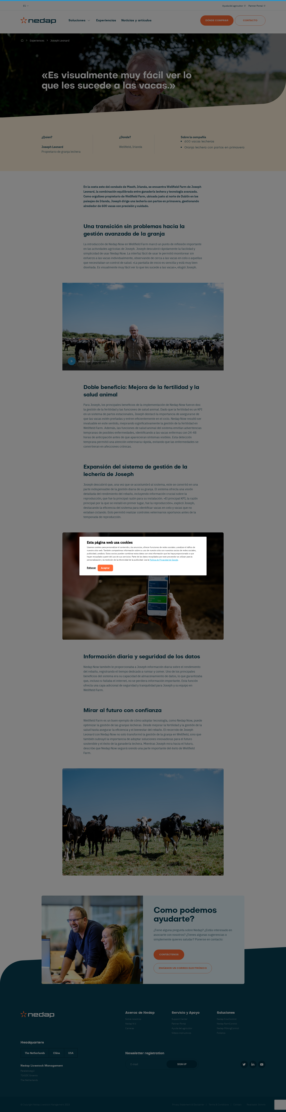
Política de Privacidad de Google (164, 559)
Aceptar (105, 568)
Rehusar (91, 568)
